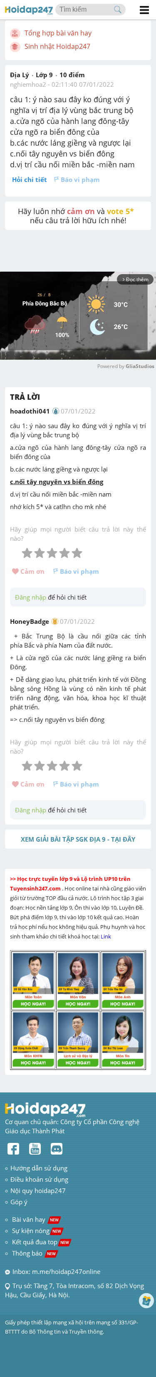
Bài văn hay (34, 1219)
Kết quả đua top (40, 1242)
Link (106, 936)
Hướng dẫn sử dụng (38, 1168)
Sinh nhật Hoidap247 (57, 46)
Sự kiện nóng (36, 1230)
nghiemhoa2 (28, 84)
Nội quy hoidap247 (38, 1190)
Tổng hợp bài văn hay (58, 33)
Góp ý (18, 1202)
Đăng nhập (30, 597)
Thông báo (34, 1253)
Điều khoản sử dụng (39, 1179)
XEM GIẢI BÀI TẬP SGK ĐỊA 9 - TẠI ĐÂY (78, 839)
